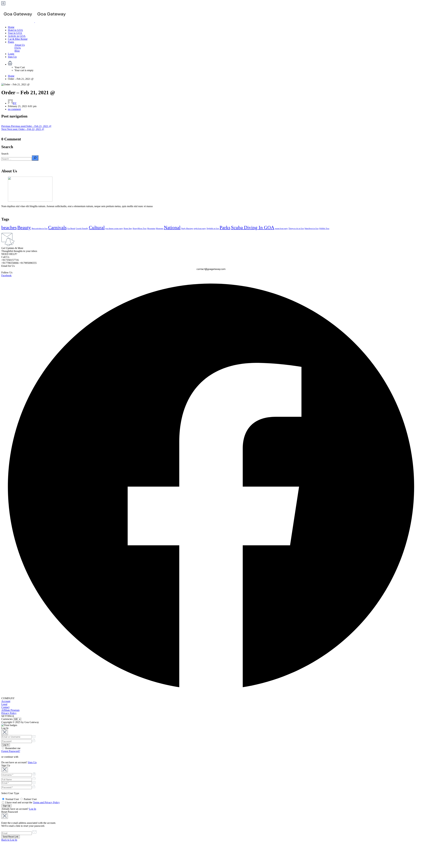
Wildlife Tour (324, 228)
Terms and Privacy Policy (46, 802)
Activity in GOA (17, 36)
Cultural (97, 227)
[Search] (35, 158)
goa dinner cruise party (114, 228)
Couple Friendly (82, 228)
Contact (5, 707)
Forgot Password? (10, 751)
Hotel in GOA (15, 30)
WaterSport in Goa (311, 228)
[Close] (4, 732)
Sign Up (12, 56)
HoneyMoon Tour (140, 228)
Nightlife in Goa (213, 228)
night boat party (200, 228)
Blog (17, 50)
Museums (159, 228)
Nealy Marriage (187, 228)
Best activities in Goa (39, 228)
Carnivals (57, 227)
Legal (4, 704)
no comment (14, 109)
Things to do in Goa (296, 228)
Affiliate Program (10, 710)
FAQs (18, 47)
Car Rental (71, 228)
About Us (20, 45)
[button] (214, 63)
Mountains (151, 228)
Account (5, 701)
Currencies (7, 719)
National (172, 227)
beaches (9, 227)
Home (11, 27)
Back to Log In (9, 839)
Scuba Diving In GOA (252, 227)
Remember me (12, 748)
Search (4, 153)
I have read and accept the (32, 802)
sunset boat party (281, 228)
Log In (32, 808)
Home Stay (128, 228)
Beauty (24, 227)
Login (11, 53)
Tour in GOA (15, 33)
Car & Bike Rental (17, 39)
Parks (225, 227)
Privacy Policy (8, 713)
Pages (11, 42)
